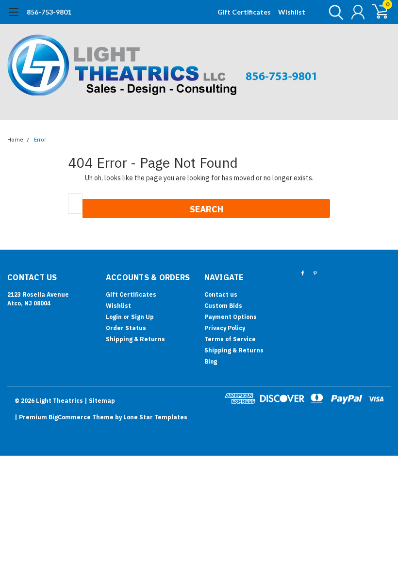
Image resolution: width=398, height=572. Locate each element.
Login (114, 316)
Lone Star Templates (155, 417)
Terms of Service (230, 339)
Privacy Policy (224, 328)
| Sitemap (99, 400)
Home (15, 140)
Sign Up (142, 316)
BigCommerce (70, 417)
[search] (333, 12)
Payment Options (230, 316)
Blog (210, 361)
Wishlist (291, 12)
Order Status (126, 328)
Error (40, 140)
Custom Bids (223, 305)
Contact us (220, 294)
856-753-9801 (49, 12)
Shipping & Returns (135, 339)
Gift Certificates (244, 12)
